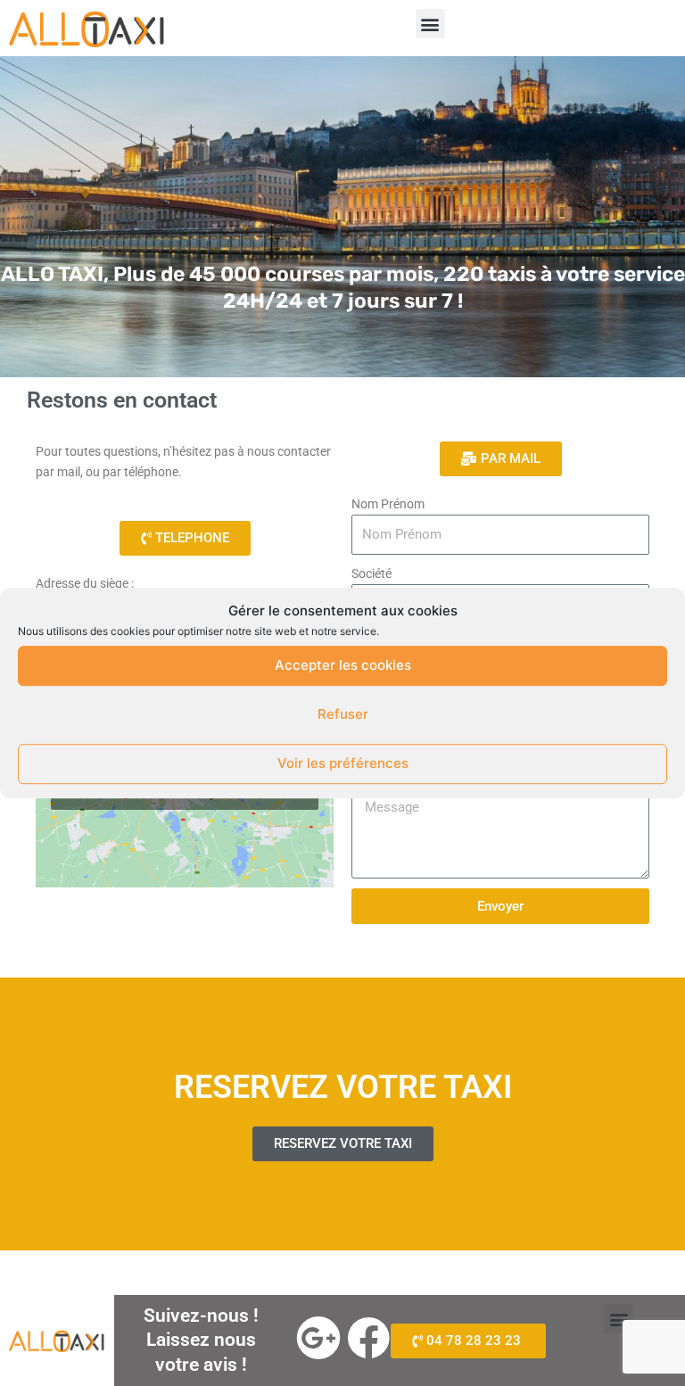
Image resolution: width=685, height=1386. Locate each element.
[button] (430, 23)
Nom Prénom (388, 504)
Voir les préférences (343, 763)
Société (371, 573)
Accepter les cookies (343, 664)
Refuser (343, 713)
